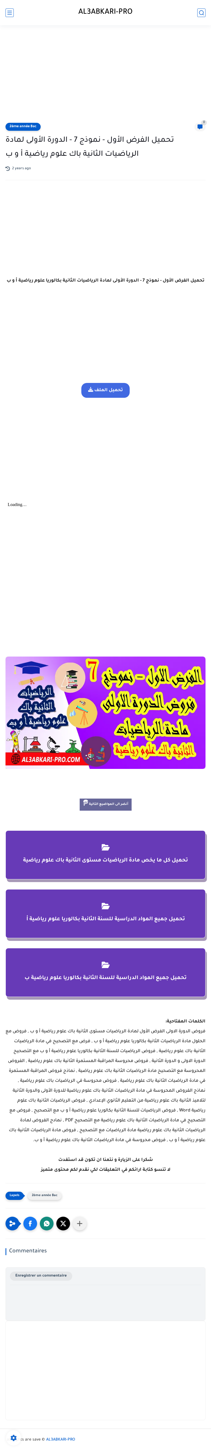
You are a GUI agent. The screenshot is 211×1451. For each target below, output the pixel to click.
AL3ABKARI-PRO (105, 13)
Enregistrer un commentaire (41, 1276)
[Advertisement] (105, 74)
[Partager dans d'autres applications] (80, 1223)
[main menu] (9, 13)
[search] (201, 13)
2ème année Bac (23, 127)
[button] (30, 1223)
